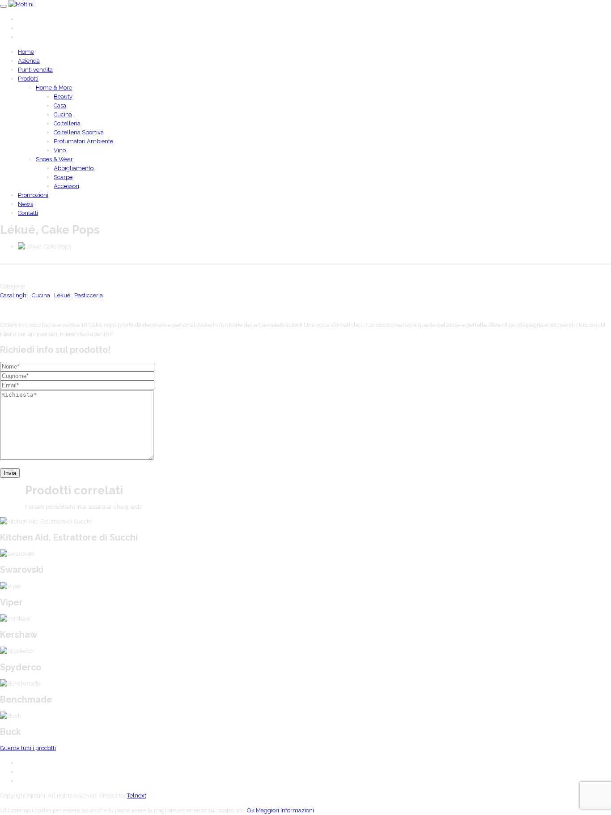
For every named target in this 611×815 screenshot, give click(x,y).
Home (26, 51)
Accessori (66, 186)
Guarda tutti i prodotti (28, 748)
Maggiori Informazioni (285, 810)
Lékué (62, 295)
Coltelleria (67, 123)
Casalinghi (14, 295)
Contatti (28, 213)
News (25, 204)
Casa (60, 105)
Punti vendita (35, 69)
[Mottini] (21, 4)
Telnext (136, 795)
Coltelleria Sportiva (79, 132)
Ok (251, 810)
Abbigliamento (73, 168)
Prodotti (28, 78)
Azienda (29, 60)
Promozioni (33, 195)
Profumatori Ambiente (83, 141)
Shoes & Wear (54, 159)
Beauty (63, 96)
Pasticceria (88, 295)
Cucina (63, 114)
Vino (60, 150)
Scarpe (63, 177)
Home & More (54, 87)
